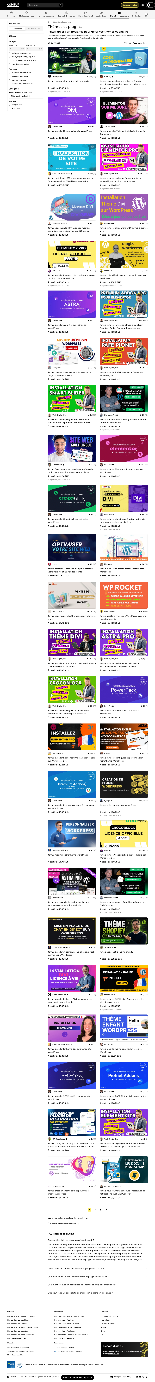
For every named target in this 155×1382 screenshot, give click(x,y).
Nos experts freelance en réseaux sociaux (71, 1335)
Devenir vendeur (107, 1324)
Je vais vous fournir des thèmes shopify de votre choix (72, 617)
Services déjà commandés (22, 84)
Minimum (13, 45)
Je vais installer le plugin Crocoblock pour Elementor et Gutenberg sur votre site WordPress (68, 713)
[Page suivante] (106, 1210)
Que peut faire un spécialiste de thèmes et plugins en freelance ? (80, 1293)
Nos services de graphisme (18, 1320)
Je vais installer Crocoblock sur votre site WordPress (68, 520)
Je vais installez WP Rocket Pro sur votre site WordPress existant (122, 1000)
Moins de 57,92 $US (21, 53)
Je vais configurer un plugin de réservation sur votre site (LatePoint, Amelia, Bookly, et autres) (71, 1145)
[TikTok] (147, 1377)
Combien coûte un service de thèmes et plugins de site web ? (78, 1277)
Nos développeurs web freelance (67, 1327)
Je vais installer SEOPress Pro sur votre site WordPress (69, 1097)
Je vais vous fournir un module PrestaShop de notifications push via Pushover (122, 1192)
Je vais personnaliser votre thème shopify (68, 81)
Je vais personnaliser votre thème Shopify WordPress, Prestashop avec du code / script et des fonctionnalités (123, 84)
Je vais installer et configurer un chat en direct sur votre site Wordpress (71, 953)
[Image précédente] (50, 60)
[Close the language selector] (92, 1377)
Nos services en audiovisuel (18, 1324)
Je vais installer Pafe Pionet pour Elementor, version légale (122, 374)
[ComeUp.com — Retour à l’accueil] (13, 5)
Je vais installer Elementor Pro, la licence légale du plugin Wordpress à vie (71, 277)
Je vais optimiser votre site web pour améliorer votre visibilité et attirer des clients (71, 570)
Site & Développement (62, 22)
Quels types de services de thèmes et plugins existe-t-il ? (76, 1268)
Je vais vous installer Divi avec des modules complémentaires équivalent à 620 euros (69, 229)
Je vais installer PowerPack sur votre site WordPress (120, 712)
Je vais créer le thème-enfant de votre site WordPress (121, 1050)
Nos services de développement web (22, 1327)
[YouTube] (140, 1377)
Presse (103, 1327)
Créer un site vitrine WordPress (63, 1224)
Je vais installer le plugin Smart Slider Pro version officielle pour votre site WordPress (69, 421)
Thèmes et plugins (19, 96)
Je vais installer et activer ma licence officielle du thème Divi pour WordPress (72, 665)
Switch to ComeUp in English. (76, 1377)
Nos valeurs (105, 1320)
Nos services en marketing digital (21, 1316)
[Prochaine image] (93, 60)
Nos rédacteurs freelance (64, 1331)
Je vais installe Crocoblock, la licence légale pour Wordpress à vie (123, 856)
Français (17, 104)
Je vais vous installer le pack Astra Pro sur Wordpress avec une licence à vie (68, 903)
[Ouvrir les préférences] (142, 5)
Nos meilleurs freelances (64, 1338)
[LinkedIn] (137, 1377)
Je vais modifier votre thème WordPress (68, 855)
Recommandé (139, 43)
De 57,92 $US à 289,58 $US (23, 57)
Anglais (16, 108)
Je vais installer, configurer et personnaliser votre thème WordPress (121, 759)
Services (18, 28)
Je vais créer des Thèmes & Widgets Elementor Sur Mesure (123, 132)
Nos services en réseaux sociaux (20, 1335)
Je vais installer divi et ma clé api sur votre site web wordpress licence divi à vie (122, 520)
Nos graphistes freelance (64, 1320)
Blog (103, 1331)
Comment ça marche (109, 1316)
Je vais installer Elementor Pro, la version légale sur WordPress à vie (71, 759)
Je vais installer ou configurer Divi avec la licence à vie (124, 229)
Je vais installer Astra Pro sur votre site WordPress (67, 326)
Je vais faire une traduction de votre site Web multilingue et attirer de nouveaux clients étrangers (70, 472)
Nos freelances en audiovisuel (66, 1324)
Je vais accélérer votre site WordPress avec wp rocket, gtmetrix (123, 617)
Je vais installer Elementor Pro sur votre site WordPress (121, 470)
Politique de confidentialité (58, 1377)
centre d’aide (113, 1354)
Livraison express (19, 80)
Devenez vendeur (130, 5)
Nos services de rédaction (17, 1331)
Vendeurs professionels (21, 73)
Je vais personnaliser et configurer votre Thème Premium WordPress (123, 421)
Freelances (35, 28)
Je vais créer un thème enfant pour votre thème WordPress (68, 1192)
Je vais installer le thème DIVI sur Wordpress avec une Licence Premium (70, 1000)
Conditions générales (37, 1377)
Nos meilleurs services (16, 1338)
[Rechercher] (60, 5)
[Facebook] (143, 1377)
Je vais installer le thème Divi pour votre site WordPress (69, 1050)
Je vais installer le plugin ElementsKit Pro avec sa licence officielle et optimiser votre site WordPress (123, 1146)
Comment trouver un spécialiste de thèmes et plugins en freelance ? (82, 1285)
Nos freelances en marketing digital (69, 1316)
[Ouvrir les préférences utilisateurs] (152, 5)
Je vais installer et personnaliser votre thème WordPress (122, 570)
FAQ (102, 1335)
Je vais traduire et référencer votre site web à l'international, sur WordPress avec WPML (70, 179)
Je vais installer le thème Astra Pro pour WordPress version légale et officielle (119, 665)
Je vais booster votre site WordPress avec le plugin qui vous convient (69, 374)
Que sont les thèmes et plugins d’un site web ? (71, 1240)
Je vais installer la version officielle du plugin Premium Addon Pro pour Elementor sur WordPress (121, 328)
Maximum (30, 45)
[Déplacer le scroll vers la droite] (146, 14)
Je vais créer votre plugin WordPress (118, 805)
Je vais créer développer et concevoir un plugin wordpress (123, 277)
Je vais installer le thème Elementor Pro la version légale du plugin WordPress (120, 179)
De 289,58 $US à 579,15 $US (24, 60)
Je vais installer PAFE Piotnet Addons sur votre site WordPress (123, 1097)
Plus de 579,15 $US (20, 64)
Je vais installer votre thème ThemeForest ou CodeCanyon (122, 903)
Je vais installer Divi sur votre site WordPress (70, 131)
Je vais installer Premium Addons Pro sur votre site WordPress (71, 806)
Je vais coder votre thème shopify (116, 952)
